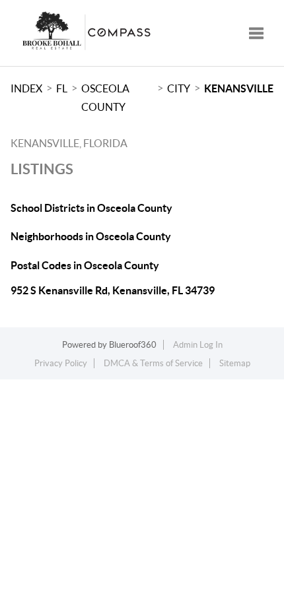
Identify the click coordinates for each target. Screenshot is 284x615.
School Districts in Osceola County (91, 208)
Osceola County (105, 97)
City (178, 88)
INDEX (26, 88)
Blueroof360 (133, 345)
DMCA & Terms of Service (153, 363)
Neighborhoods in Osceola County (91, 236)
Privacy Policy (60, 363)
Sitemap (234, 363)
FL (61, 88)
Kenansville (238, 88)
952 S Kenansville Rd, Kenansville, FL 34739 (113, 290)
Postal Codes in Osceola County (85, 265)
